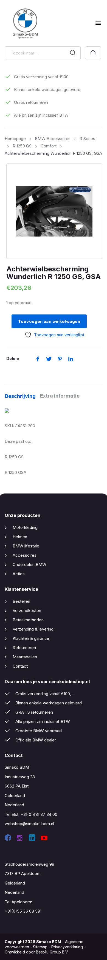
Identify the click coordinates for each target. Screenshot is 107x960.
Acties (19, 573)
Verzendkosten (27, 610)
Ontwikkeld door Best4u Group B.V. (37, 952)
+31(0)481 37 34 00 (39, 814)
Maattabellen (25, 656)
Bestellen (21, 601)
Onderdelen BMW (29, 564)
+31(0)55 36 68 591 (23, 911)
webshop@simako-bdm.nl (29, 823)
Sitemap (40, 946)
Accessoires (24, 555)
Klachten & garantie (31, 638)
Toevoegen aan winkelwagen (49, 321)
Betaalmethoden (28, 619)
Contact (20, 666)
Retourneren (24, 647)
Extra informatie (60, 396)
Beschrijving (20, 396)
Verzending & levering (33, 629)
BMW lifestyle (26, 546)
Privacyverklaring (67, 946)
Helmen (20, 536)
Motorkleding (25, 527)
